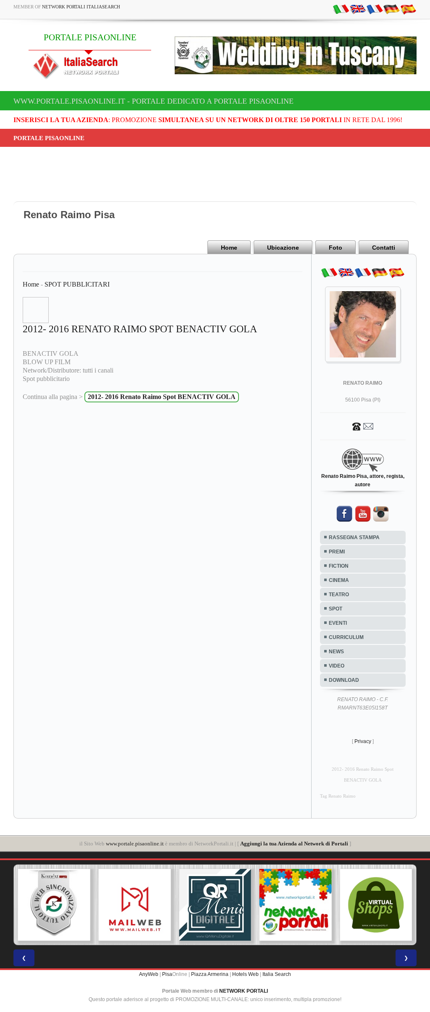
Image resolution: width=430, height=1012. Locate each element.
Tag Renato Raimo (338, 796)
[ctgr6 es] (408, 8)
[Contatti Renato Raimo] (362, 426)
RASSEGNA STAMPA (354, 537)
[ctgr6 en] (357, 8)
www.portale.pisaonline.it (135, 843)
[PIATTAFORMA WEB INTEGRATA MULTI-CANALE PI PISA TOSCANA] (54, 905)
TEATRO (339, 594)
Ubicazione (283, 247)
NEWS (336, 652)
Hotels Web (245, 974)
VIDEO (336, 666)
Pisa (167, 974)
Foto (335, 247)
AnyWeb (148, 974)
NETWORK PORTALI (243, 991)
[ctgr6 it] (341, 8)
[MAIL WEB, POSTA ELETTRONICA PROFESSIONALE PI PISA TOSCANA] (135, 905)
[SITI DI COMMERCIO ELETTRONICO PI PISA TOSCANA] (376, 905)
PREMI (337, 552)
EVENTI (338, 623)
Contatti (383, 247)
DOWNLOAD (344, 680)
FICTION (339, 566)
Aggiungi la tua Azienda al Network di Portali (294, 843)
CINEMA (339, 580)
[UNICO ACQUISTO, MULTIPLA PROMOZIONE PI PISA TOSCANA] (296, 905)
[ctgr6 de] (391, 8)
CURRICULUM (346, 637)
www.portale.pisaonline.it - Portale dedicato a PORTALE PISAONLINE (153, 101)
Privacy (362, 741)
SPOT (335, 609)
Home (229, 247)
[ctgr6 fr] (374, 8)
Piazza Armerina (209, 974)
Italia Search (276, 974)
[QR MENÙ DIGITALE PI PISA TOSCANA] (215, 905)
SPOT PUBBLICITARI (77, 284)
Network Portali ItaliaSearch (81, 6)
